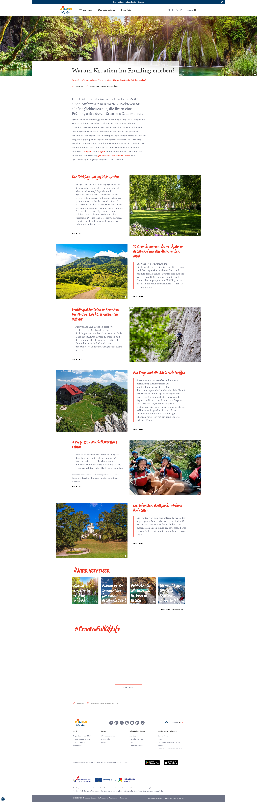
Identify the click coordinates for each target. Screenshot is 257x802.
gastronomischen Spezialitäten (113, 155)
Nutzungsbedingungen (155, 798)
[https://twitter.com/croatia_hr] (122, 723)
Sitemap (181, 798)
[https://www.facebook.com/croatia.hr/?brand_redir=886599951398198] (111, 723)
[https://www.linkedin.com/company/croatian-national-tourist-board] (137, 723)
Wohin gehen (106, 739)
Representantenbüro (137, 746)
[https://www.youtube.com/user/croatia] (132, 723)
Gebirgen (87, 151)
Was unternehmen (108, 736)
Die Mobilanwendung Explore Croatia (128, 2)
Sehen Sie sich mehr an (172, 609)
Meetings (133, 736)
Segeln (101, 151)
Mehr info (77, 234)
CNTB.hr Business (136, 739)
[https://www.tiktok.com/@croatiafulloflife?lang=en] (143, 723)
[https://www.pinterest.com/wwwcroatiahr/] (127, 723)
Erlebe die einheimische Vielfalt (170, 749)
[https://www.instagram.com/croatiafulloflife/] (116, 723)
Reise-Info (105, 742)
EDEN (160, 739)
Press (131, 742)
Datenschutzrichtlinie (171, 798)
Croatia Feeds (163, 736)
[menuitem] (152, 762)
